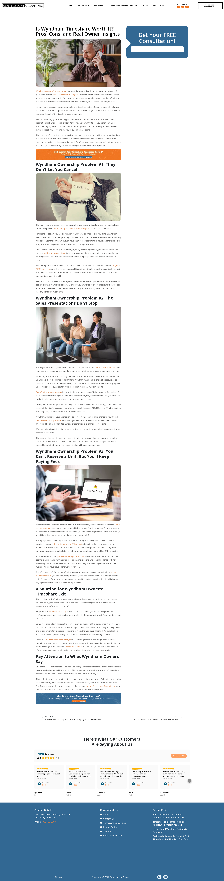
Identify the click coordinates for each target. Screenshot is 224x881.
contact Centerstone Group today (100, 686)
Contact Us (158, 5)
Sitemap (58, 877)
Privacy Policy (110, 827)
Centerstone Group (57, 611)
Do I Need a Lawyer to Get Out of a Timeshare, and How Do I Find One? (171, 838)
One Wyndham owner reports (49, 392)
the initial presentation (105, 367)
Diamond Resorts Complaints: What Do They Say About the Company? (73, 719)
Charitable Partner (112, 835)
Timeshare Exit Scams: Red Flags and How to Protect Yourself (169, 823)
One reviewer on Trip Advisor (48, 420)
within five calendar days (54, 253)
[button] (34, 781)
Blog (145, 5)
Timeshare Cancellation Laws (124, 5)
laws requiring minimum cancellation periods (72, 228)
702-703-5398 (183, 7)
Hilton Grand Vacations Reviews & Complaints (170, 830)
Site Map (107, 831)
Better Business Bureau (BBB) (66, 94)
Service (69, 5)
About (106, 814)
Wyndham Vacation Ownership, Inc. (51, 91)
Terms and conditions (114, 822)
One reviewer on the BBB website (68, 544)
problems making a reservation (71, 556)
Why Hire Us (99, 5)
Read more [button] (41, 778)
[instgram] (165, 877)
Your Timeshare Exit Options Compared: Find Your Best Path (168, 816)
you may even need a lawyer (58, 639)
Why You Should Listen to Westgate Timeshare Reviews (156, 719)
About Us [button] (82, 5)
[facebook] (159, 877)
